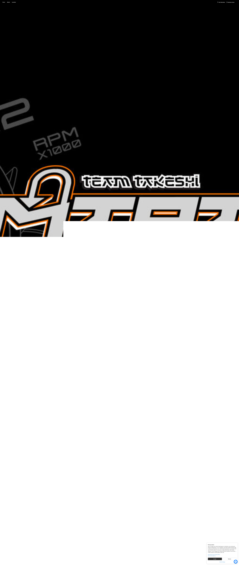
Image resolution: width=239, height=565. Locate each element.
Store (3, 2)
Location (14, 2)
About (8, 2)
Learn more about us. (212, 555)
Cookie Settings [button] (222, 562)
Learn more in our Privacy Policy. (214, 554)
